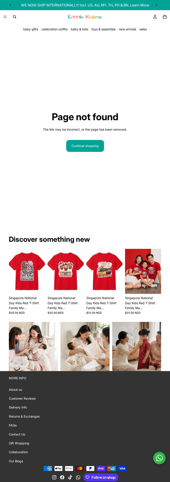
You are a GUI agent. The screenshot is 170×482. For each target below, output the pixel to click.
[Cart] (165, 17)
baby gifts (30, 29)
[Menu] (5, 17)
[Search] (14, 17)
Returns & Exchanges (24, 416)
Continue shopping (85, 146)
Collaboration (18, 452)
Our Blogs (16, 461)
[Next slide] (156, 5)
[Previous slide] (10, 5)
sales (143, 29)
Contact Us (17, 434)
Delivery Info (18, 407)
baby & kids (79, 29)
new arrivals (127, 29)
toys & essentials (103, 29)
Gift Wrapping (19, 443)
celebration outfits (54, 29)
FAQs (13, 425)
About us (15, 389)
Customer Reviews (22, 398)
